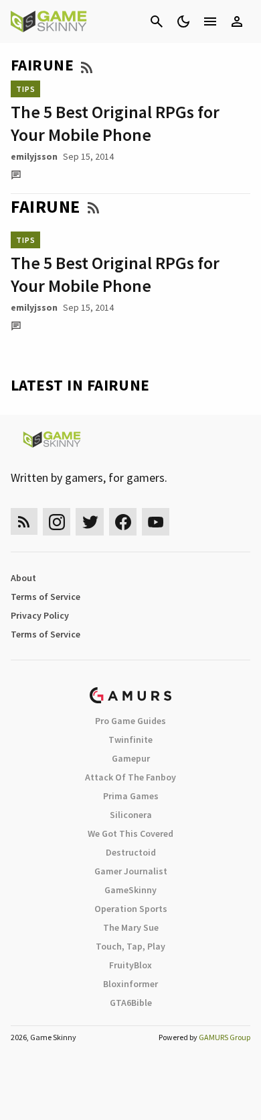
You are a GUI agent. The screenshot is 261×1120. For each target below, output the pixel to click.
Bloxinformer (130, 984)
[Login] (237, 21)
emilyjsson (34, 156)
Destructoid (131, 852)
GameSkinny (130, 890)
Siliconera (131, 815)
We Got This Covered (130, 833)
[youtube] (156, 522)
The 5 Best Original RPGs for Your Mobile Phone (115, 123)
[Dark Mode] (183, 21)
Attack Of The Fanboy (130, 777)
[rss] (24, 522)
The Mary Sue (131, 927)
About (23, 578)
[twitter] (90, 522)
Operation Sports (130, 909)
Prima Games (131, 796)
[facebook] (123, 522)
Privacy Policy (40, 615)
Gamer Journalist (130, 871)
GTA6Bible (131, 1003)
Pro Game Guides (130, 721)
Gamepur (131, 758)
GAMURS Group (224, 1037)
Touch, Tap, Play (130, 946)
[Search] (156, 21)
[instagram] (56, 522)
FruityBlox (130, 965)
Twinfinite (130, 739)
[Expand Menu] (210, 21)
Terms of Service (45, 597)
